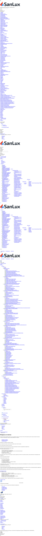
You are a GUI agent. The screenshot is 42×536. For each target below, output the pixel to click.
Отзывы (1, 506)
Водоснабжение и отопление (9, 364)
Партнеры (1, 507)
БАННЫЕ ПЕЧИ (7, 351)
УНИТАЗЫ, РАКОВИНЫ (9, 292)
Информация (2, 508)
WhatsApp (1, 120)
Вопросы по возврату (5, 440)
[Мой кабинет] (0, 250)
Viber (1, 119)
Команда (1, 505)
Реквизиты (1, 512)
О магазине (2, 503)
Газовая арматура (7, 367)
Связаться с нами (2, 479)
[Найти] (1, 9)
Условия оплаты (2, 510)
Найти (1, 532)
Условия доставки (2, 511)
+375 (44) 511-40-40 (3, 118)
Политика (1, 513)
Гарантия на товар (2, 517)
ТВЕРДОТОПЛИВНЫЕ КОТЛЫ (10, 334)
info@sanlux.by (3, 424)
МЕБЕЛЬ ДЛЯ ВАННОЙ (8, 285)
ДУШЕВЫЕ (7, 278)
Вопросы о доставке (5, 439)
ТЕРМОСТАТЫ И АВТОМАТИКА (10, 346)
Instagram (3, 136)
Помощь (1, 514)
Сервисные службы (8, 379)
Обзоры (1, 518)
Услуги (5, 377)
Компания (1, 501)
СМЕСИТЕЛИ (7, 298)
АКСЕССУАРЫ (7, 322)
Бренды (1, 504)
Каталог (5, 267)
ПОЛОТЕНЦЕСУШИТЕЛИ (9, 305)
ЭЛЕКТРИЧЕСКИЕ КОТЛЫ (9, 339)
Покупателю (5, 395)
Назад (7, 269)
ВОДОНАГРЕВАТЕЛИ (8, 315)
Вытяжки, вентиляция (8, 372)
